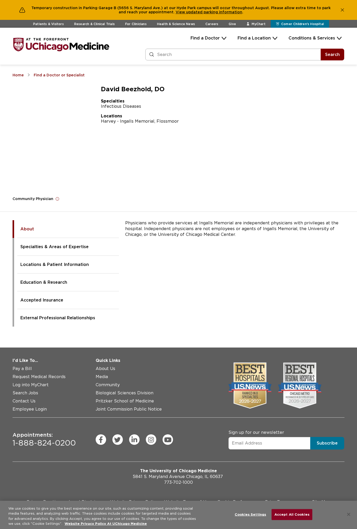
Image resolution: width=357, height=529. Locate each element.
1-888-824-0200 (44, 439)
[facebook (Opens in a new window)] (101, 439)
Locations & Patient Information (54, 264)
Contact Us (24, 401)
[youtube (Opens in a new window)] (168, 439)
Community (108, 384)
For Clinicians (136, 24)
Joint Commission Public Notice (129, 409)
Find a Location (254, 38)
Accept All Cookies (291, 514)
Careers (211, 24)
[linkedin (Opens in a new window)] (134, 439)
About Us (105, 368)
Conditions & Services (312, 38)
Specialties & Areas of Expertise (54, 246)
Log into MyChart (31, 384)
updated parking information (214, 12)
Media (102, 376)
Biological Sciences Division (124, 392)
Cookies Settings (250, 514)
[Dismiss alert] (342, 10)
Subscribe (327, 443)
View (181, 12)
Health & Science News (176, 24)
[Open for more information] (57, 199)
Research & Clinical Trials (94, 24)
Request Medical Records (39, 376)
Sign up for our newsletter (256, 432)
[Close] (348, 514)
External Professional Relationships (57, 317)
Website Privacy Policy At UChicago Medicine (106, 524)
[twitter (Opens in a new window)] (117, 439)
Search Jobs (25, 392)
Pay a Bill (22, 368)
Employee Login (30, 409)
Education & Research (43, 282)
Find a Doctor (205, 38)
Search (332, 54)
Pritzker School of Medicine (125, 401)
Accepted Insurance (41, 300)
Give (232, 24)
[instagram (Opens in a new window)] (151, 439)
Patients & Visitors (48, 24)
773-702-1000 (178, 482)
